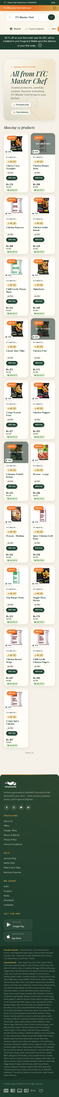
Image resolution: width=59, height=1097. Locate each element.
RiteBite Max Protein (45, 1036)
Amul (20, 985)
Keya (20, 962)
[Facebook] (6, 807)
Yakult (44, 962)
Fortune (36, 988)
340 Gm (38, 610)
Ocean (19, 1061)
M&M (11, 979)
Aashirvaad (49, 1061)
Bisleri (14, 1041)
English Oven (16, 1047)
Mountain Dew (26, 1005)
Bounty (7, 1050)
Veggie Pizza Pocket (39, 599)
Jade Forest (38, 1064)
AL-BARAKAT (46, 1069)
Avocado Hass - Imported (14, 955)
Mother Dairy (35, 979)
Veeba (29, 1067)
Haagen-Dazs (9, 971)
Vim (47, 1019)
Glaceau (20, 1050)
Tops (27, 982)
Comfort (28, 988)
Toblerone (27, 985)
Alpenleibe (18, 1010)
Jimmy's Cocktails (24, 968)
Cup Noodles (36, 996)
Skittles (43, 968)
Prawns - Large (41, 474)
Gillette (6, 976)
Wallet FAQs (9, 863)
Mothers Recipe (36, 1007)
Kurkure (25, 971)
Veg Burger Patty (15, 597)
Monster (12, 1002)
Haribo (52, 999)
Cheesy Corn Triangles (12, 167)
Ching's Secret (44, 976)
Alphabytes (38, 289)
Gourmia (13, 985)
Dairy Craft (32, 1036)
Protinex (51, 1010)
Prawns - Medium (15, 536)
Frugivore (38, 1044)
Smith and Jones (46, 965)
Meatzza (7, 1005)
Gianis (19, 1007)
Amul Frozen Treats (11, 1052)
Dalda (11, 1064)
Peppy (37, 1030)
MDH (6, 968)
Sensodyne (8, 1044)
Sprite (22, 1052)
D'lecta (24, 1047)
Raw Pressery (48, 1072)
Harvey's (12, 1058)
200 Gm (38, 486)
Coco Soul (46, 1033)
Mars (15, 979)
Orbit (6, 979)
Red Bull (50, 1047)
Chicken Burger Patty (41, 167)
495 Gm (38, 301)
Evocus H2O (8, 1010)
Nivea (24, 1069)
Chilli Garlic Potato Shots (16, 290)
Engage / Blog (10, 830)
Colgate (45, 999)
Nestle (45, 1064)
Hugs (16, 988)
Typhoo (7, 1067)
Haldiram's (8, 1072)
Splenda (16, 965)
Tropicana (24, 1019)
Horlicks (13, 1016)
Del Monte (19, 1024)
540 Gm (38, 178)
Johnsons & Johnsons (13, 1069)
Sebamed (46, 1067)
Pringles (18, 1064)
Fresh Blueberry (26, 950)
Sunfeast (28, 993)
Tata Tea (25, 1027)
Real (40, 1067)
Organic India (26, 965)
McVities (11, 1027)
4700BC (26, 979)
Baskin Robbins (44, 1005)
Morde (14, 1033)
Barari (36, 1010)
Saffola (25, 1044)
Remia (39, 1072)
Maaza (38, 999)
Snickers (49, 1055)
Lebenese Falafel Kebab (14, 475)
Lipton (17, 1021)
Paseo (12, 982)
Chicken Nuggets (41, 412)
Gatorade (26, 1061)
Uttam (24, 1030)
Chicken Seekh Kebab (40, 228)
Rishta (35, 1067)
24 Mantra (48, 1041)
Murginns (41, 993)
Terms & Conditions (13, 844)
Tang (51, 996)
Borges (45, 1024)
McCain (24, 1036)
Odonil (6, 982)
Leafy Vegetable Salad (18, 953)
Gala (18, 1005)
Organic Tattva (41, 1058)
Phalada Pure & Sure (37, 1019)
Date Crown (20, 982)
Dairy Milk (20, 1002)
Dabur (6, 1058)
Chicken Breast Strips (14, 660)
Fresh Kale (37, 950)
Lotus (30, 1055)
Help (53, 2)
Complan (26, 976)
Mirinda (27, 1050)
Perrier (18, 1030)
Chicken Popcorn (15, 227)
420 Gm (11, 424)
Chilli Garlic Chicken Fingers (41, 660)
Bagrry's (13, 999)
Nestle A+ (34, 976)
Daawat (39, 982)
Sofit (29, 1069)
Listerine (51, 1044)
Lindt (41, 1041)
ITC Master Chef (36, 971)
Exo (51, 1019)
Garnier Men (8, 1021)
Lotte (53, 976)
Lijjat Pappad (17, 996)
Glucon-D (7, 1013)
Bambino (21, 1016)
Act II (44, 1047)
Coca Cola (18, 1038)
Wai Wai (22, 988)
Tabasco (27, 996)
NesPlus (46, 1007)
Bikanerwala (9, 1038)
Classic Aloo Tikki (15, 351)
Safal (6, 1075)
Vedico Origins (9, 1030)
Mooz (49, 988)
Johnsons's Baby (28, 974)
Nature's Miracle (23, 999)
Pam (39, 962)
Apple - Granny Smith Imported (40, 953)
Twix (11, 993)
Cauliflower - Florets (27, 958)
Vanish (13, 1050)
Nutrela (45, 982)
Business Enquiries (12, 872)
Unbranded (29, 1052)
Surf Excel (42, 1050)
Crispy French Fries (13, 414)
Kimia (22, 1021)
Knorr (20, 1041)
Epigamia (14, 1067)
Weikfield (30, 1033)
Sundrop (16, 974)
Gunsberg (43, 1010)
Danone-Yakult (31, 1021)
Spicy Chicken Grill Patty (43, 537)
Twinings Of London (44, 1002)
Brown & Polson (39, 1013)
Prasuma (35, 965)
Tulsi (11, 974)
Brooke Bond (49, 985)
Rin (18, 1019)
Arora (35, 1005)
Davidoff (26, 1007)
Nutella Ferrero (39, 1055)
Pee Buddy (22, 1055)
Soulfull (7, 1047)
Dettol (36, 990)
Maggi (6, 1064)
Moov (49, 1058)
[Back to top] (51, 1092)
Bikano (16, 990)
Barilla (6, 999)
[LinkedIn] (28, 807)
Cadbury (41, 1061)
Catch (49, 1016)
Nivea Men (8, 990)
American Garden (39, 1016)
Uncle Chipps (19, 993)
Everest (34, 1072)
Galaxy (18, 1027)
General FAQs (10, 858)
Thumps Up (17, 1072)
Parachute (18, 1044)
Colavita (45, 996)
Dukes (6, 993)
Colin (33, 1002)
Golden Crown (37, 985)
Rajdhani (41, 1021)
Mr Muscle (12, 1075)
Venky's (29, 1016)
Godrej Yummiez (23, 1058)
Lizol (26, 1024)
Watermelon (13, 958)
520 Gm (38, 548)
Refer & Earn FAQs (12, 867)
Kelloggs (35, 968)
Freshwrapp (28, 1010)
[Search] (51, 17)
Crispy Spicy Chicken (12, 722)
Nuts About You (10, 1007)
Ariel (32, 1058)
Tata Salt (31, 1030)
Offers (6, 825)
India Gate (45, 1030)
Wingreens (13, 1055)
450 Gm (38, 424)
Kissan (33, 999)
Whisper (37, 1033)
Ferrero (13, 1061)
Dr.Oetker (22, 1067)
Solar (11, 965)
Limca (31, 1044)
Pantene (26, 1072)
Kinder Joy (36, 1069)
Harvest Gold (16, 1036)
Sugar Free (27, 962)
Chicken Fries (40, 351)
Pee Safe (18, 971)
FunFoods (8, 1019)
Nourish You (40, 1052)
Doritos (39, 1024)
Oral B (14, 968)
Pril (9, 968)
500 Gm (11, 178)
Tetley (25, 1041)
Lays (5, 988)
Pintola (40, 1027)
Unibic (22, 990)
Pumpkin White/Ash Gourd (35, 955)
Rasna (10, 988)
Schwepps (51, 968)
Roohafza (29, 990)
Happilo (46, 1027)
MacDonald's (28, 1038)
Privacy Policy (10, 839)
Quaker (43, 988)
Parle (35, 993)
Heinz (34, 962)
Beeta (32, 982)
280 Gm (38, 363)
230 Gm (11, 486)
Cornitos (31, 1024)
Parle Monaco (27, 1064)
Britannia (32, 1027)
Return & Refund (11, 835)
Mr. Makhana (34, 1041)
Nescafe (34, 1061)
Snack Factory (45, 990)
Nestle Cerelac (15, 976)
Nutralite (7, 1033)
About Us (8, 821)
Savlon (45, 971)
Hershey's (21, 1033)
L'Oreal (14, 1013)
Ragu (12, 1024)
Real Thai (50, 1050)
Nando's (34, 1050)
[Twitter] (21, 807)
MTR (14, 1019)
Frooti (6, 1002)
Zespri (27, 1002)
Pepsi (45, 1044)
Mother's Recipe (47, 979)
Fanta (20, 979)
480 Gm (12, 363)
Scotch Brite (39, 1038)
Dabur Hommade (35, 1047)
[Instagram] (14, 807)
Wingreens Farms (25, 1013)
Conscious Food (42, 974)
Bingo (13, 1005)
